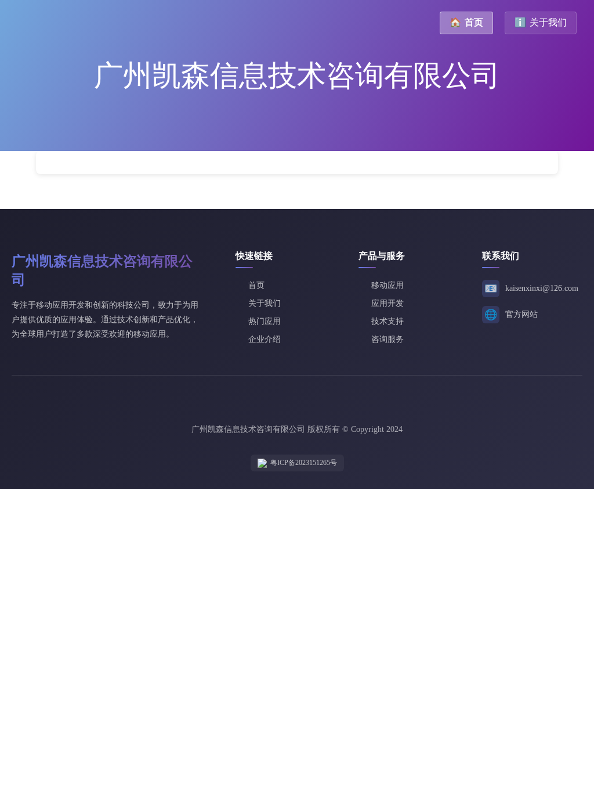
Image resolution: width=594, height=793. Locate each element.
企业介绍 (264, 339)
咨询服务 (387, 339)
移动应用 (387, 285)
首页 (466, 22)
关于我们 (541, 22)
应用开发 (387, 303)
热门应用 (264, 321)
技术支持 (387, 321)
